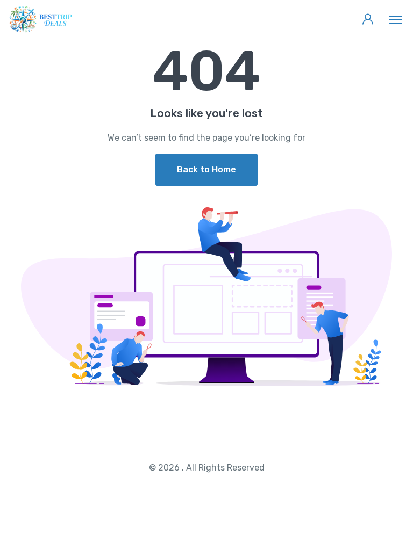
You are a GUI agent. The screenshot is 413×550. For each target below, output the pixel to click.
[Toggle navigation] (395, 19)
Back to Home (206, 169)
